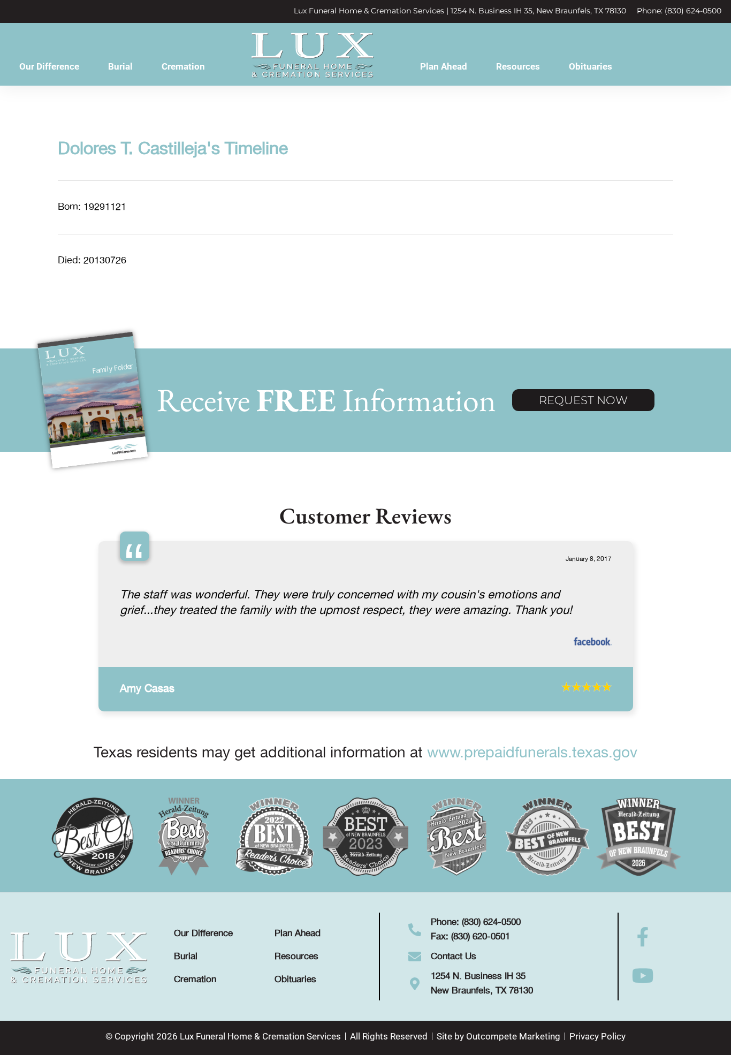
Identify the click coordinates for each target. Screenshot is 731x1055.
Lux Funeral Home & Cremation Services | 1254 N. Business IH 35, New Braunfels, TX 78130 (460, 11)
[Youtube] (643, 991)
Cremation (183, 66)
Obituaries (590, 66)
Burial (120, 66)
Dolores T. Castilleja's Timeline (173, 149)
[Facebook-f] (643, 952)
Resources (518, 66)
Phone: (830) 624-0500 (679, 11)
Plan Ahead (443, 66)
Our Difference (49, 66)
